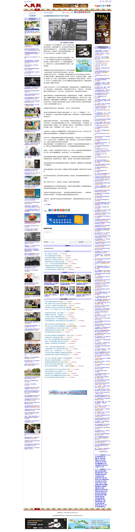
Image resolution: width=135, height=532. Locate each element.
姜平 (100, 493)
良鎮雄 (100, 484)
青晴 (105, 493)
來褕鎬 (103, 479)
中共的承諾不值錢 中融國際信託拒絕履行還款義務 (63, 352)
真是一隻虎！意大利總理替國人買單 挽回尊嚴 (62, 339)
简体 (101, 1)
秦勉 (96, 471)
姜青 (98, 494)
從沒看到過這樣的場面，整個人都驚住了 (59, 312)
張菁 (96, 474)
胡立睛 (96, 479)
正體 (103, 1)
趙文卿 (96, 493)
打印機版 (47, 204)
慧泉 (103, 488)
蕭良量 (101, 494)
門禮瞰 (104, 494)
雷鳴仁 (99, 474)
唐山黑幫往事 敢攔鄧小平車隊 (58, 257)
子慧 (105, 505)
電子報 (110, 1)
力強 (101, 460)
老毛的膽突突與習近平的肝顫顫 (57, 332)
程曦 (96, 460)
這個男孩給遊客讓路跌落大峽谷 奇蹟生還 (61, 362)
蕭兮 (98, 461)
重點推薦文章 (32, 18)
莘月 (102, 483)
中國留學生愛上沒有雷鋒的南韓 (58, 337)
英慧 (96, 488)
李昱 (96, 461)
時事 (43, 9)
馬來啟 (101, 471)
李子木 (100, 466)
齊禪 (98, 501)
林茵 (103, 477)
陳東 (96, 499)
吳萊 (104, 499)
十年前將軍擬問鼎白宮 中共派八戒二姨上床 (61, 328)
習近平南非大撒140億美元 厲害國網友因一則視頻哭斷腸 (65, 326)
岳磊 (101, 496)
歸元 (105, 474)
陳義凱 (106, 484)
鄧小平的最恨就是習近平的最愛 (58, 255)
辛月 (102, 481)
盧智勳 (96, 484)
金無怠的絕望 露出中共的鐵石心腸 (59, 261)
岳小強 (104, 463)
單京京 (102, 505)
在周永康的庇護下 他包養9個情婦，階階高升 (60, 373)
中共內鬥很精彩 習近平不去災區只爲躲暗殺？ (62, 369)
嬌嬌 (100, 506)
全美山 (106, 472)
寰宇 (92, 9)
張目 (102, 499)
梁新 (98, 503)
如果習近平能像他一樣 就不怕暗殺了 (58, 371)
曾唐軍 (107, 479)
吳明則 (100, 489)
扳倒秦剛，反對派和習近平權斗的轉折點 (60, 343)
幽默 (48, 9)
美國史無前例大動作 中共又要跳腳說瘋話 (60, 318)
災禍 (65, 9)
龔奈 (102, 463)
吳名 (96, 463)
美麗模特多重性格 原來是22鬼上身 (59, 330)
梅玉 (104, 506)
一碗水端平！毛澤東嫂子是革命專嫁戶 (60, 305)
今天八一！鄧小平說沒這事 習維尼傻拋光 (60, 263)
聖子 (101, 476)
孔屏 (104, 456)
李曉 (104, 501)
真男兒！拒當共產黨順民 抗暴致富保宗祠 (60, 341)
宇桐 (100, 483)
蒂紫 (103, 486)
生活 (76, 9)
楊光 (96, 472)
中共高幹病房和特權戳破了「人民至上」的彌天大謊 (64, 366)
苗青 (96, 491)
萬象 (70, 9)
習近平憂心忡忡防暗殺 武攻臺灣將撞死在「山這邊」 (63, 335)
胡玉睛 (102, 465)
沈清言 (103, 458)
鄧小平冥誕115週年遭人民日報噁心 (59, 269)
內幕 (37, 9)
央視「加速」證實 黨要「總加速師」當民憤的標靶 (63, 358)
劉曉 (96, 458)
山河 (96, 476)
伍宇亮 (103, 460)
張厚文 (104, 461)
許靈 (103, 503)
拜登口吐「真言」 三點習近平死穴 (58, 350)
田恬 (96, 498)
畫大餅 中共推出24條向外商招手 (58, 364)
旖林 (98, 498)
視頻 (103, 9)
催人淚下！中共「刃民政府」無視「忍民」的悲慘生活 (64, 309)
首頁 (26, 9)
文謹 (101, 458)
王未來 (100, 479)
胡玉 (96, 481)
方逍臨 (96, 466)
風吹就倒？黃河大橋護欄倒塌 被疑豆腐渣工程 (62, 375)
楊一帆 (101, 461)
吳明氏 (100, 477)
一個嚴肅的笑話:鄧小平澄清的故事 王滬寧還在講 (63, 267)
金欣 (96, 456)
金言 (103, 484)
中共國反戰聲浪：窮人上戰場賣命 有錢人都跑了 (61, 348)
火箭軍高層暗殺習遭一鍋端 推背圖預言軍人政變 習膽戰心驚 (65, 320)
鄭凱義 (99, 463)
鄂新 (96, 496)
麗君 (102, 456)
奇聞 (59, 9)
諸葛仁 (101, 501)
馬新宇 (104, 471)
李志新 (96, 483)
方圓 (105, 477)
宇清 (101, 488)
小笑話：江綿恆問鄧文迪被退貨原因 (59, 346)
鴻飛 (106, 489)
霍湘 (102, 506)
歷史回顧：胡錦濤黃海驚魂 (57, 360)
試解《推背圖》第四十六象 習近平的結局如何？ (62, 303)
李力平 (106, 491)
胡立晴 (106, 465)
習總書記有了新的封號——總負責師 (59, 314)
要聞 (32, 9)
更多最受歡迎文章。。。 (105, 451)
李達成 (102, 493)
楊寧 (98, 476)
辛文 (98, 458)
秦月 (103, 476)
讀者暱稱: (46, 242)
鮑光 (96, 494)
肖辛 (103, 466)
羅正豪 (99, 472)
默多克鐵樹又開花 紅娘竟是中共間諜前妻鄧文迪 (61, 354)
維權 (98, 9)
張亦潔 (103, 489)
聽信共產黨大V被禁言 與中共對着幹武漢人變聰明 (62, 307)
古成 (98, 471)
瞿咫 (98, 496)
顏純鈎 (102, 474)
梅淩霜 (99, 456)
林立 (96, 503)
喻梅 (103, 498)
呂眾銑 (104, 483)
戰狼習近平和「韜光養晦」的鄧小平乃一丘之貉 (61, 259)
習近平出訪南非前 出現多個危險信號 (59, 324)
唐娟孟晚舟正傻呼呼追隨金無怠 (58, 265)
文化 (81, 9)
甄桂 (105, 486)
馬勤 (96, 501)
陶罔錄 (96, 489)
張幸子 (102, 472)
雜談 (109, 9)
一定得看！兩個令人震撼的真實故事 (59, 316)
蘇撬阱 (99, 499)
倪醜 (101, 503)
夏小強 (99, 491)
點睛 (98, 488)
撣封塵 (96, 477)
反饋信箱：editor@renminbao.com (67, 512)
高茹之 (102, 491)
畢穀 (96, 486)
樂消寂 (99, 481)
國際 (54, 9)
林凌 (100, 505)
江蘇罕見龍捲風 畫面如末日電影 (58, 301)
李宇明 (104, 481)
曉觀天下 (99, 486)
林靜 (96, 465)
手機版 (106, 1)
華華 (101, 498)
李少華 (96, 506)
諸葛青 (96, 505)
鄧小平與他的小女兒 (56, 253)
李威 (103, 496)
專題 (87, 9)
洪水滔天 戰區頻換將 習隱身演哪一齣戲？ (60, 377)
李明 (98, 460)
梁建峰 (99, 465)
